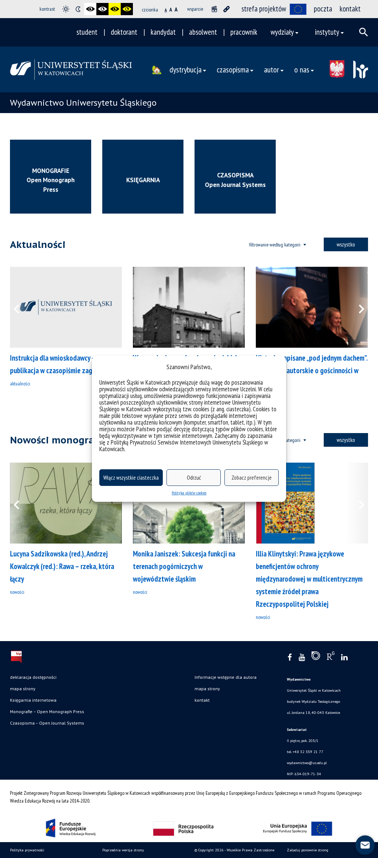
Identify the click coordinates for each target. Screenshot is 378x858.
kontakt (350, 9)
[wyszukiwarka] (363, 32)
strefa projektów (263, 9)
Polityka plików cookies (189, 493)
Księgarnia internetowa (33, 700)
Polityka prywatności (27, 850)
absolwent (203, 32)
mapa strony (22, 688)
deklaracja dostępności (33, 677)
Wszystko (346, 244)
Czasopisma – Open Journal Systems (47, 723)
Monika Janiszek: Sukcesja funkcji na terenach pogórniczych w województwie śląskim (184, 566)
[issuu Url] (316, 657)
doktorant (124, 32)
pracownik (243, 32)
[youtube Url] (302, 657)
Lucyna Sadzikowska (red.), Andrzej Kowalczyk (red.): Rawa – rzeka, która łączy (62, 566)
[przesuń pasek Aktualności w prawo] (357, 307)
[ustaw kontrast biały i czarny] (102, 9)
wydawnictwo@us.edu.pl (307, 762)
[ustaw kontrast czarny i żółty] (115, 9)
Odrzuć (194, 477)
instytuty (327, 32)
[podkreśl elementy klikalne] (226, 9)
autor (271, 69)
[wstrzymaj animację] (214, 9)
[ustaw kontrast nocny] (78, 9)
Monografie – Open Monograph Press (47, 711)
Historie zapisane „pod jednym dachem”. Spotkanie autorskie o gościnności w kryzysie (311, 370)
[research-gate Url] (330, 657)
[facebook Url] (290, 657)
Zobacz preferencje (251, 477)
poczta (323, 9)
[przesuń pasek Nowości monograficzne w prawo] (357, 503)
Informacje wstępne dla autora (226, 677)
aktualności (20, 383)
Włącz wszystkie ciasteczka (131, 477)
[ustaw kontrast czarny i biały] (90, 9)
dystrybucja (185, 69)
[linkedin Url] (344, 657)
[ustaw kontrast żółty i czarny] (127, 9)
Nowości (17, 592)
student (86, 32)
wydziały (282, 32)
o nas (301, 69)
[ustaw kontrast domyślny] (66, 9)
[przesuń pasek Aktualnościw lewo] (21, 307)
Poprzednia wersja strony (123, 850)
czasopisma (233, 69)
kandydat (163, 32)
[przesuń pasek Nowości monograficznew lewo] (21, 503)
